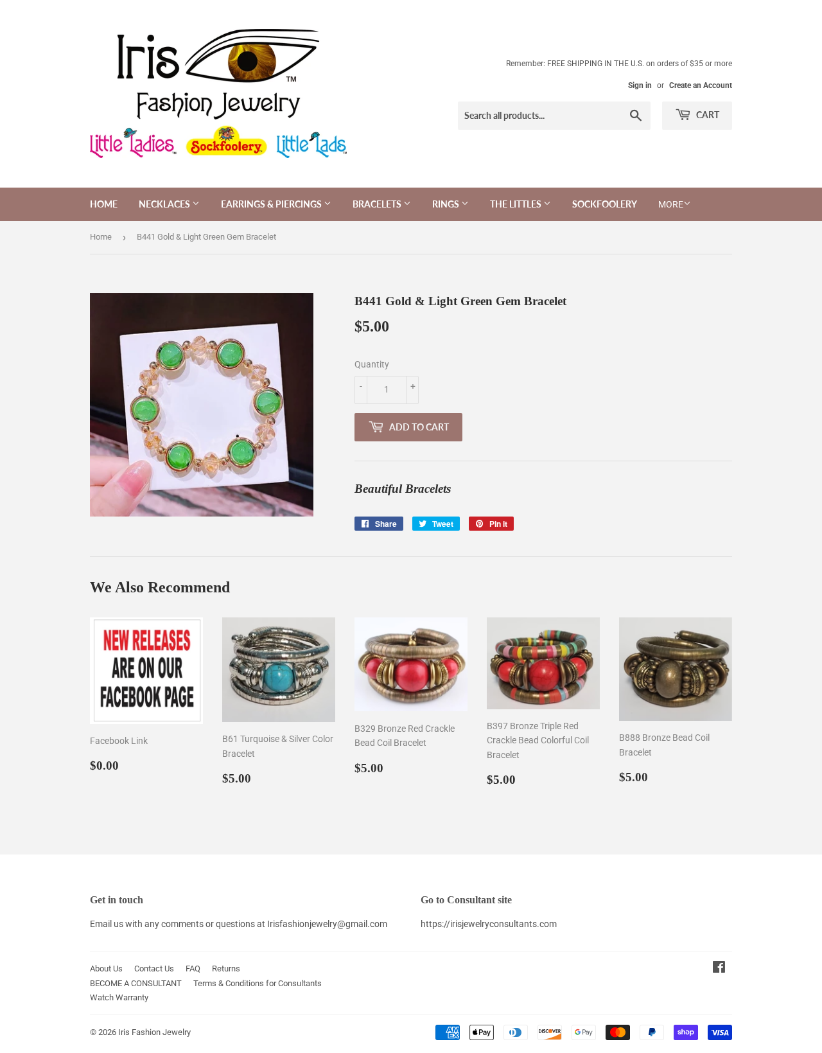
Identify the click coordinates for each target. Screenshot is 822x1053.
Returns (226, 968)
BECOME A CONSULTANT (136, 983)
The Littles (516, 204)
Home (104, 204)
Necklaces (165, 204)
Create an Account (700, 85)
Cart (706, 114)
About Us (106, 968)
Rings (446, 204)
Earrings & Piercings (272, 204)
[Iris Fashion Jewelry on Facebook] (719, 969)
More (670, 204)
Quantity (371, 364)
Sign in (640, 85)
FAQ (193, 968)
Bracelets (378, 204)
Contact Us (154, 968)
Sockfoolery (604, 204)
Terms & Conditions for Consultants (257, 983)
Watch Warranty (119, 997)
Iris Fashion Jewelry (154, 1032)
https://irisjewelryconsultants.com (489, 924)
